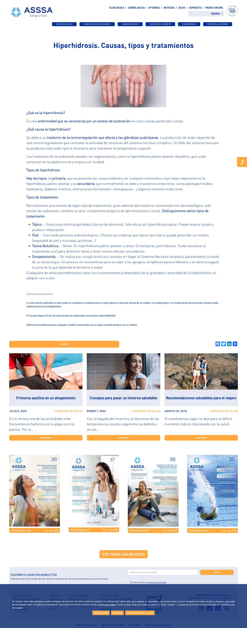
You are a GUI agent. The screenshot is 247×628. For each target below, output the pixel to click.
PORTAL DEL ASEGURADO (217, 24)
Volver (64, 344)
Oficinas (154, 7)
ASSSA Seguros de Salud (39, 293)
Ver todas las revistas (123, 554)
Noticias (169, 7)
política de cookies (107, 604)
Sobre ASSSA (136, 7)
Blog (182, 7)
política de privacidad (156, 582)
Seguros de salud (64, 24)
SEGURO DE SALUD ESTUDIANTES (97, 24)
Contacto (195, 7)
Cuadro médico (189, 24)
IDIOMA (215, 13)
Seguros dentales (130, 24)
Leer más (45, 437)
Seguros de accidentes (160, 24)
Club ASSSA (116, 7)
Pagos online (214, 7)
